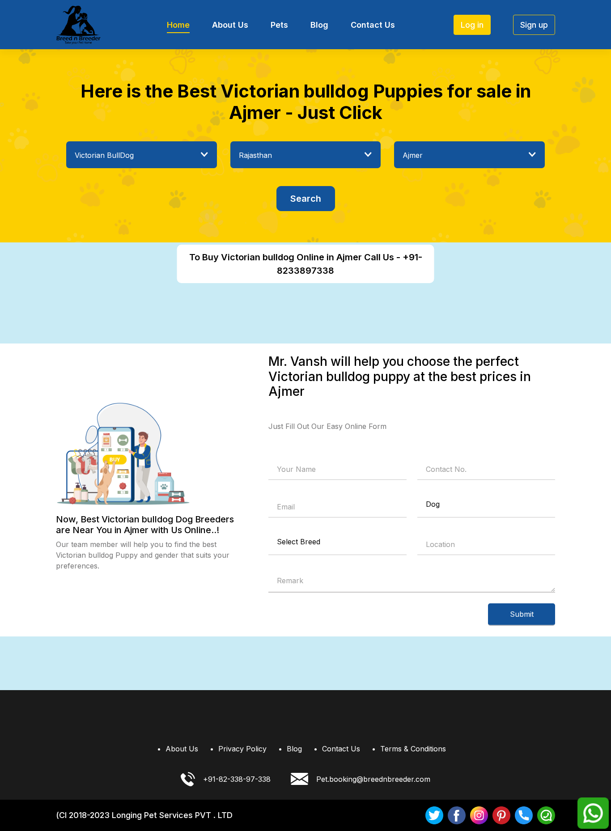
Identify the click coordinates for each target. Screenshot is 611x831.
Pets (279, 25)
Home (178, 25)
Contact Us (373, 25)
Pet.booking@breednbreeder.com (373, 779)
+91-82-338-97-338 (237, 779)
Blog (319, 25)
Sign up (534, 25)
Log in (472, 25)
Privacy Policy (242, 748)
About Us (230, 25)
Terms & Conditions (413, 748)
